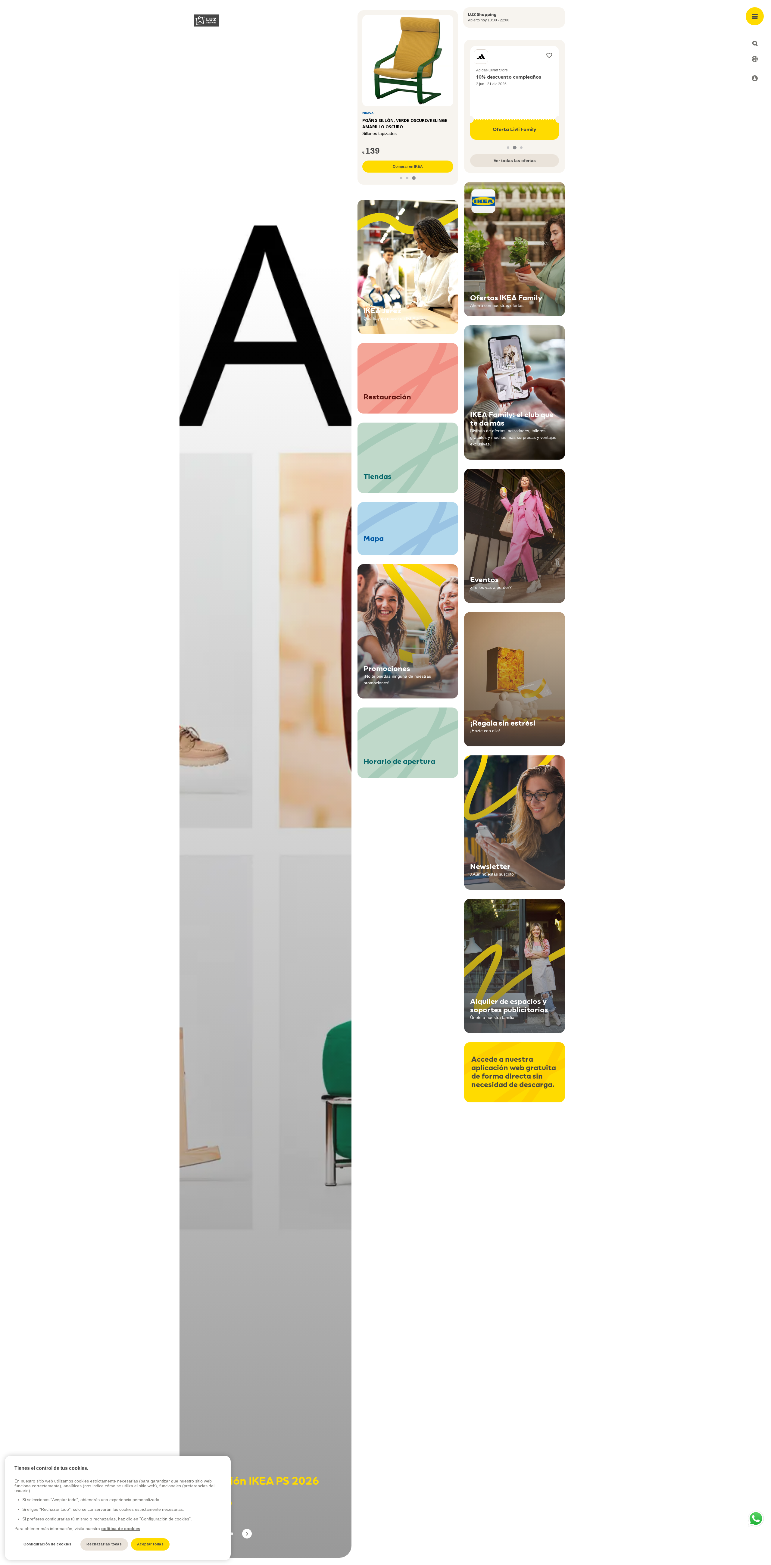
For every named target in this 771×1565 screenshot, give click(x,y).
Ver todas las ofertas (515, 160)
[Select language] (755, 59)
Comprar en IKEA (408, 166)
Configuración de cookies (47, 1544)
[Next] (247, 1533)
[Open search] (755, 43)
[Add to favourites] (549, 55)
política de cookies (120, 1528)
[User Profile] (755, 78)
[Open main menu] (755, 16)
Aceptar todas (150, 1544)
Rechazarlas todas (104, 1544)
